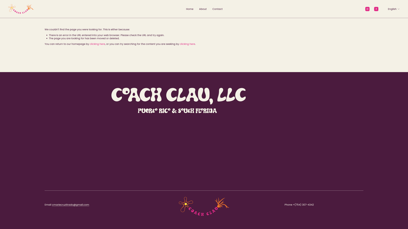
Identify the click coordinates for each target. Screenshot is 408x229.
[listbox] (392, 9)
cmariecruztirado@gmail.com (70, 204)
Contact (217, 9)
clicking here (97, 44)
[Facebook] (376, 9)
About (203, 9)
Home (189, 9)
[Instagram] (367, 9)
